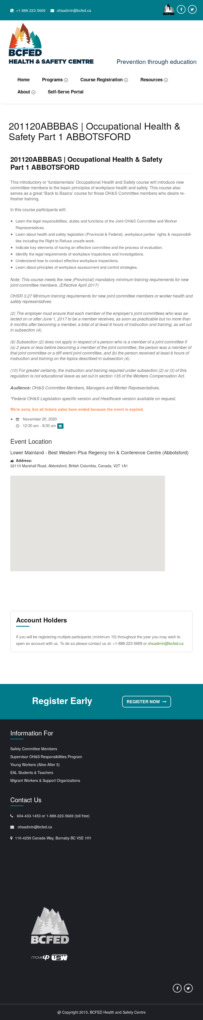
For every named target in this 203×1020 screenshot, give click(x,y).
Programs (52, 79)
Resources (151, 79)
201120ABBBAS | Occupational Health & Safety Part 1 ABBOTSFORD (86, 163)
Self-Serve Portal (66, 91)
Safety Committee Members (33, 748)
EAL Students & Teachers (31, 772)
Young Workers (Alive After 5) (35, 764)
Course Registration (101, 79)
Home (23, 79)
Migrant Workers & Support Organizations (45, 780)
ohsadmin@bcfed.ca (165, 643)
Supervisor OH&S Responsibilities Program (46, 756)
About (23, 91)
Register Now (144, 701)
